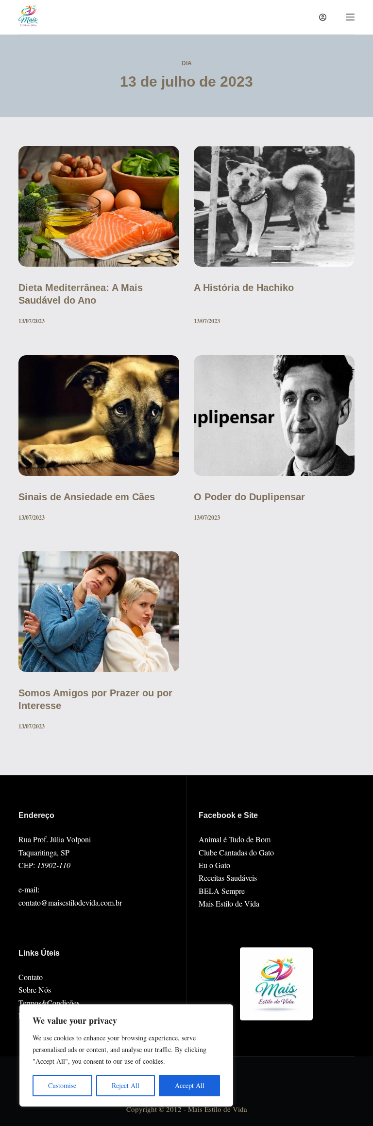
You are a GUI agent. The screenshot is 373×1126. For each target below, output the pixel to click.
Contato (30, 977)
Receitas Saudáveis (228, 877)
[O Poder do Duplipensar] (274, 415)
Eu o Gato (214, 865)
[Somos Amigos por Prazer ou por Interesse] (98, 611)
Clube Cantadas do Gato (236, 852)
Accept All (189, 1085)
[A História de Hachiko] (274, 206)
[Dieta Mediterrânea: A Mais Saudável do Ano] (98, 206)
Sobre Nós (34, 989)
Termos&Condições (49, 1003)
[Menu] (350, 17)
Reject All (125, 1085)
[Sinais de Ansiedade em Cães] (98, 415)
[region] (126, 1055)
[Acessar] (322, 17)
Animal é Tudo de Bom (235, 839)
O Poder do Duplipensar (249, 496)
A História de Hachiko (244, 287)
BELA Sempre (222, 891)
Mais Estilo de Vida (229, 903)
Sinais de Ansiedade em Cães (86, 496)
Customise (62, 1085)
